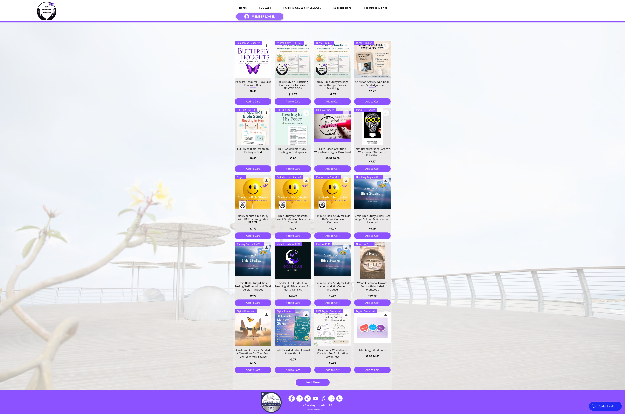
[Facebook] (291, 398)
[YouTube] (315, 398)
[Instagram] (299, 398)
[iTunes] (323, 398)
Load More (312, 382)
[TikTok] (307, 398)
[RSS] (339, 398)
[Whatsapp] (331, 398)
